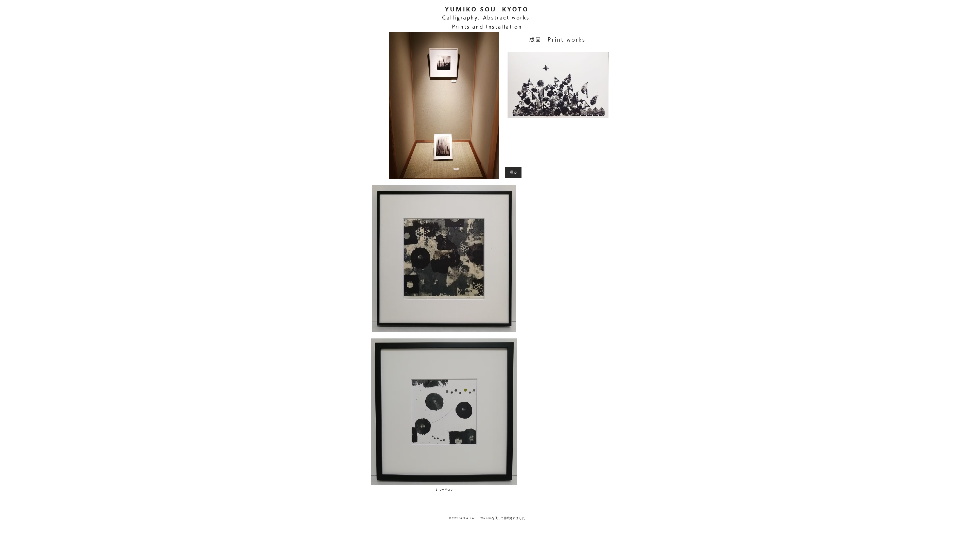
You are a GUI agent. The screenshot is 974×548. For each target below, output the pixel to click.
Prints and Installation (487, 26)
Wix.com (486, 518)
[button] (444, 105)
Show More (444, 490)
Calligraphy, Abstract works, (487, 17)
